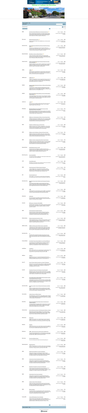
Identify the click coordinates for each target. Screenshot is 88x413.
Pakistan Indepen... (62, 220)
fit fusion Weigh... (62, 243)
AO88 (64, 191)
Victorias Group (63, 312)
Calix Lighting (63, 296)
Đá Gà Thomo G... (62, 157)
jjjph (64, 177)
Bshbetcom (63, 333)
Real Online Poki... (62, 235)
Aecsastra (63, 205)
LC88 (64, 163)
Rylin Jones (63, 41)
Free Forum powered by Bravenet (44, 409)
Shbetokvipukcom (62, 346)
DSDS (64, 34)
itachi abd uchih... (62, 288)
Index (29, 407)
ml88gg (64, 72)
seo (64, 169)
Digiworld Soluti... (62, 56)
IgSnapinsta (63, 198)
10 (62, 28)
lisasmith (64, 272)
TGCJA (64, 279)
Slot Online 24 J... (62, 183)
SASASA (64, 87)
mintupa (64, 264)
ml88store (63, 257)
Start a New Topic (25, 28)
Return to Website (25, 407)
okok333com (63, 250)
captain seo (63, 104)
